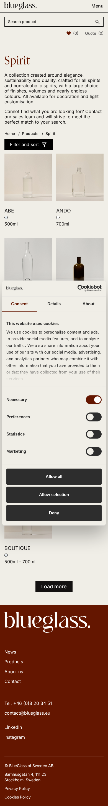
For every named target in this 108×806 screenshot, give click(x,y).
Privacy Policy (17, 788)
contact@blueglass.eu (27, 713)
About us (13, 671)
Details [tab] (54, 303)
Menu (97, 6)
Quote (94, 33)
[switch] (94, 416)
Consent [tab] (19, 303)
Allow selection (54, 494)
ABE (9, 211)
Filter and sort (24, 144)
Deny (54, 512)
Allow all (54, 476)
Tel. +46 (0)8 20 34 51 (28, 703)
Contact (12, 681)
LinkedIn (13, 727)
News (10, 652)
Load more (54, 586)
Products (13, 661)
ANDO (63, 211)
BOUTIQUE (17, 548)
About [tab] (89, 303)
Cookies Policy (17, 797)
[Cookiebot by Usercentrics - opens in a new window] (78, 288)
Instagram (14, 737)
